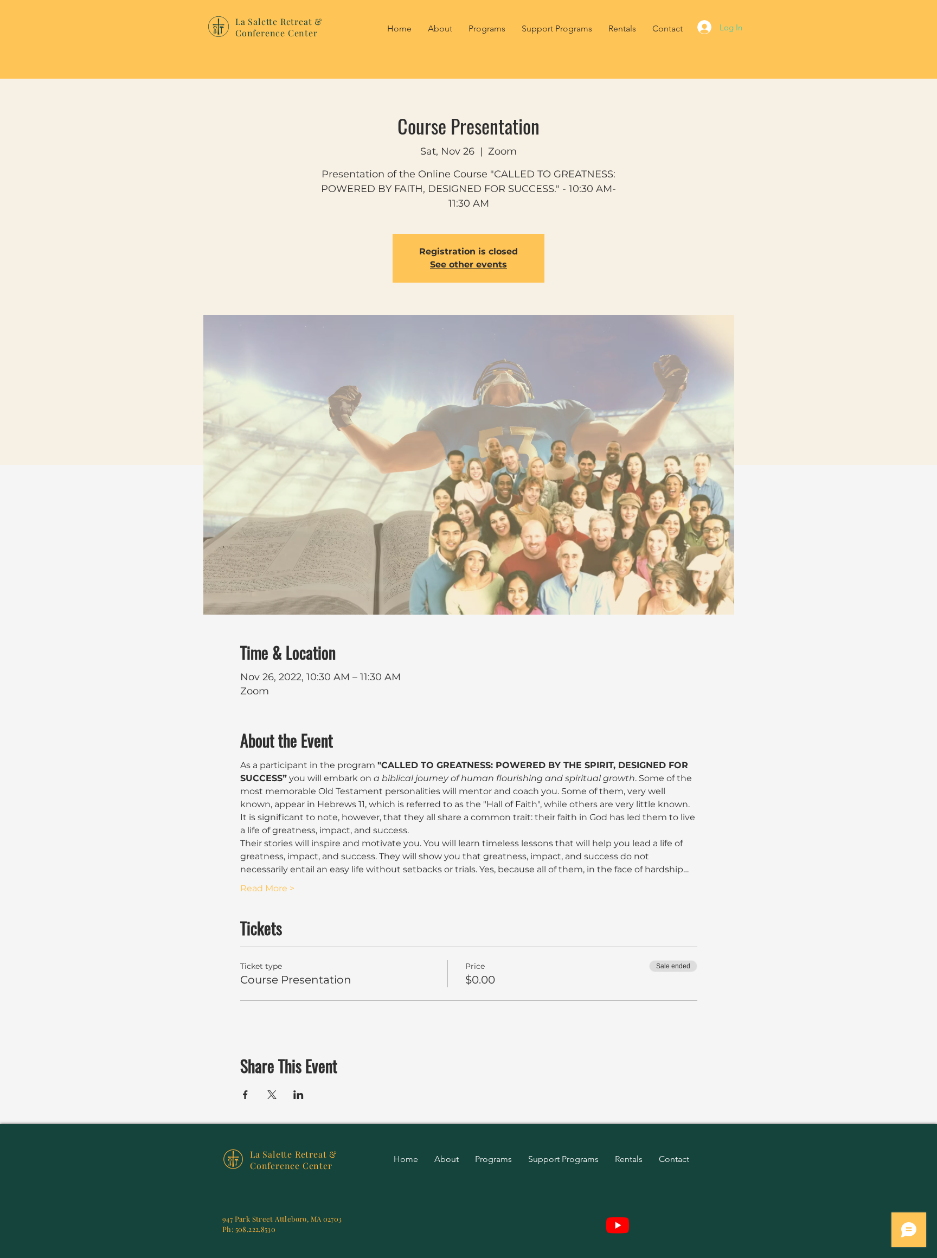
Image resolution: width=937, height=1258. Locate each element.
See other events (468, 264)
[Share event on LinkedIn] (298, 1094)
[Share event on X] (272, 1094)
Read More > (267, 888)
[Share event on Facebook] (245, 1094)
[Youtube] (617, 1224)
